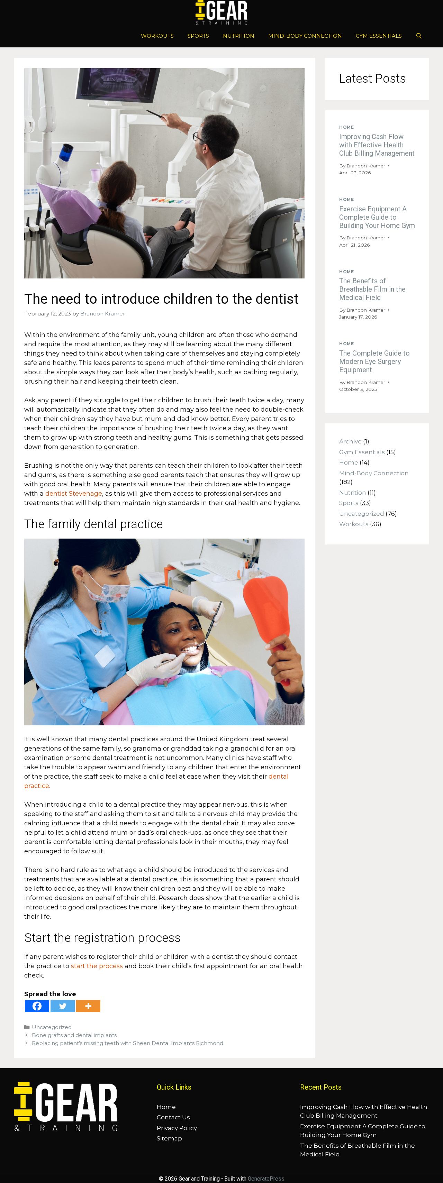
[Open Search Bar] (419, 36)
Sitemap (169, 1138)
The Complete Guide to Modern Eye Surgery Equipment (374, 361)
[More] (88, 1006)
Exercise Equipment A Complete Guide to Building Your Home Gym (377, 217)
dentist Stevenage (73, 493)
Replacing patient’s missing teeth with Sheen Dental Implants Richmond (127, 1043)
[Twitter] (63, 1006)
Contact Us (173, 1117)
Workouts (157, 36)
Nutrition (238, 36)
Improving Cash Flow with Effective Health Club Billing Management (377, 144)
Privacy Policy (177, 1128)
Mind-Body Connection (305, 36)
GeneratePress (266, 1178)
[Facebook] (37, 1006)
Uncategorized (52, 1027)
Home (346, 127)
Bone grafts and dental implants (74, 1035)
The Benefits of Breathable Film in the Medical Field (372, 289)
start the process (97, 966)
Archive (350, 441)
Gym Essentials (379, 36)
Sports (198, 36)
